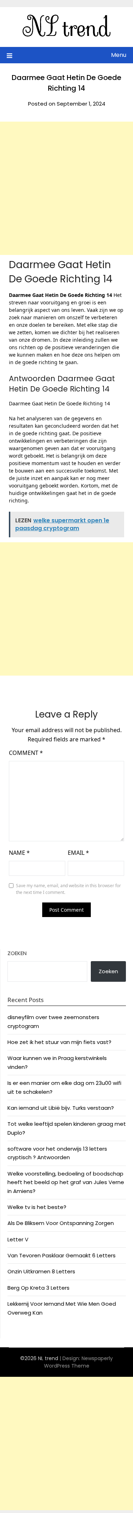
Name (19, 853)
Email (78, 853)
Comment (26, 753)
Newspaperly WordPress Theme (78, 1362)
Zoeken (17, 953)
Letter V (17, 1239)
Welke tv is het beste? (36, 1207)
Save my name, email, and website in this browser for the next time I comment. (68, 889)
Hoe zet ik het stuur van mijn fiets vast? (59, 1042)
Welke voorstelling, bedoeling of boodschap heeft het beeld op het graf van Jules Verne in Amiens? (65, 1182)
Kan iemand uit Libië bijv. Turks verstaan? (60, 1108)
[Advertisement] (66, 188)
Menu (118, 55)
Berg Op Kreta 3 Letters (38, 1287)
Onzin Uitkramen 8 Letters (41, 1271)
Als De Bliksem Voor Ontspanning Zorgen (60, 1223)
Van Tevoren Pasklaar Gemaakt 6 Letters (61, 1255)
